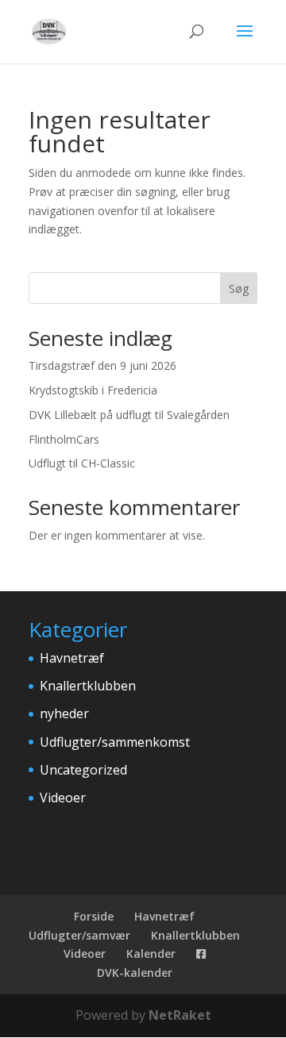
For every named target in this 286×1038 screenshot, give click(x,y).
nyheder (64, 713)
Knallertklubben (88, 685)
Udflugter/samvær (79, 935)
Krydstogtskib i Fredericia (93, 390)
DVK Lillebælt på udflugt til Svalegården (129, 414)
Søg (239, 288)
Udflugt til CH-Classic (82, 463)
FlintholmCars (64, 439)
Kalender (151, 953)
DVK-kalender (134, 972)
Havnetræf (72, 658)
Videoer (63, 797)
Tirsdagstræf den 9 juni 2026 (102, 365)
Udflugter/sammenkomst (115, 742)
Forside (94, 916)
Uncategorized (83, 769)
